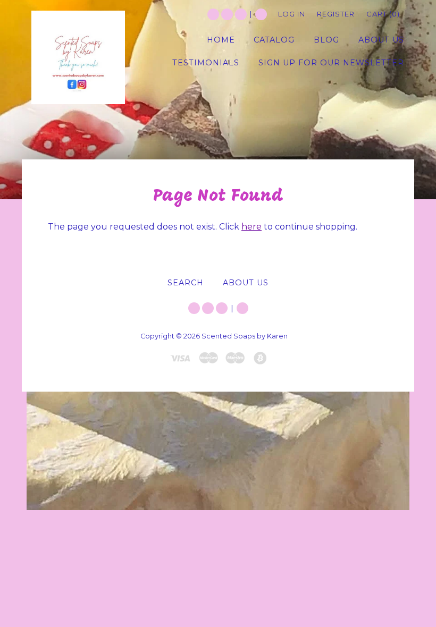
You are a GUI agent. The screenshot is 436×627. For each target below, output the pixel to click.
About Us (246, 282)
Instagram (241, 14)
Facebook (227, 14)
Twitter (213, 14)
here (251, 227)
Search (261, 14)
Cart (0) (383, 14)
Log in (291, 14)
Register (336, 14)
